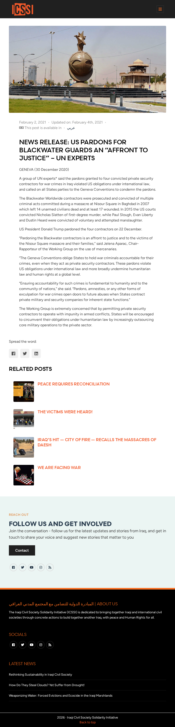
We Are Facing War (59, 467)
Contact (22, 550)
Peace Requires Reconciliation (74, 383)
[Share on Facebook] (13, 353)
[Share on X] (24, 353)
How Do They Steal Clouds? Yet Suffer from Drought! (47, 685)
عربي (71, 128)
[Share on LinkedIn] (36, 353)
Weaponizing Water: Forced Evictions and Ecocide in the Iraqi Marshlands (61, 696)
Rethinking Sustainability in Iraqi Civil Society (40, 675)
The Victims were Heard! (65, 411)
